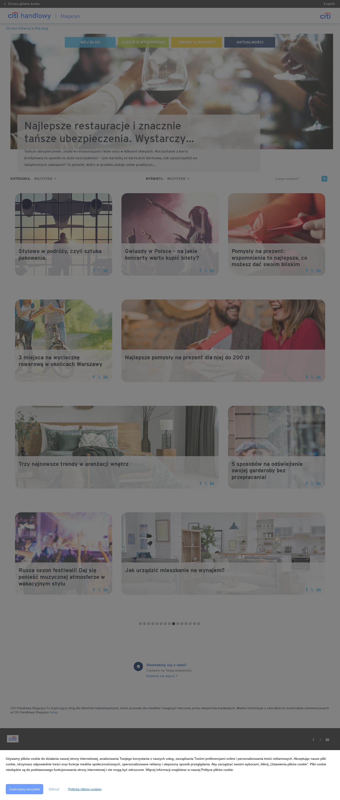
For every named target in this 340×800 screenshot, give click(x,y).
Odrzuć (54, 789)
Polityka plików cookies (85, 789)
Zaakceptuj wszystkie (24, 789)
